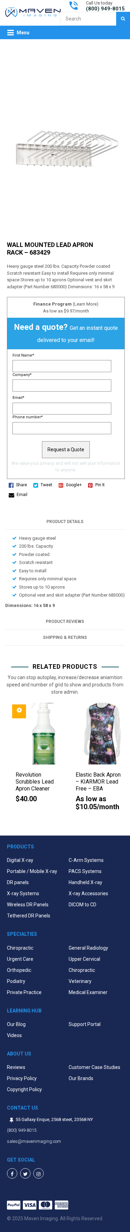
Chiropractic (20, 948)
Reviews (16, 1067)
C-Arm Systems (86, 860)
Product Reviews (65, 621)
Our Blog (16, 1024)
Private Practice (24, 992)
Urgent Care (20, 959)
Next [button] (123, 764)
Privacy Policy (22, 1078)
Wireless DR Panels (28, 904)
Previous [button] (7, 764)
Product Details (65, 521)
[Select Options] (19, 711)
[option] (35, 756)
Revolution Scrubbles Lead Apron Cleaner (35, 781)
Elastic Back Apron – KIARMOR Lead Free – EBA (98, 781)
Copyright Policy (24, 1089)
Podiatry (16, 981)
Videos (14, 1035)
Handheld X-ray (85, 882)
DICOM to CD (82, 904)
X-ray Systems (23, 893)
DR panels (18, 882)
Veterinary (80, 981)
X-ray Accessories (88, 893)
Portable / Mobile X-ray (32, 871)
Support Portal (85, 1024)
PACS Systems (85, 871)
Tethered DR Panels (28, 915)
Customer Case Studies (94, 1067)
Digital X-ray (20, 860)
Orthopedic (19, 970)
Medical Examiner (88, 992)
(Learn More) (85, 304)
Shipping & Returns (65, 637)
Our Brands (81, 1078)
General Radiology (88, 948)
